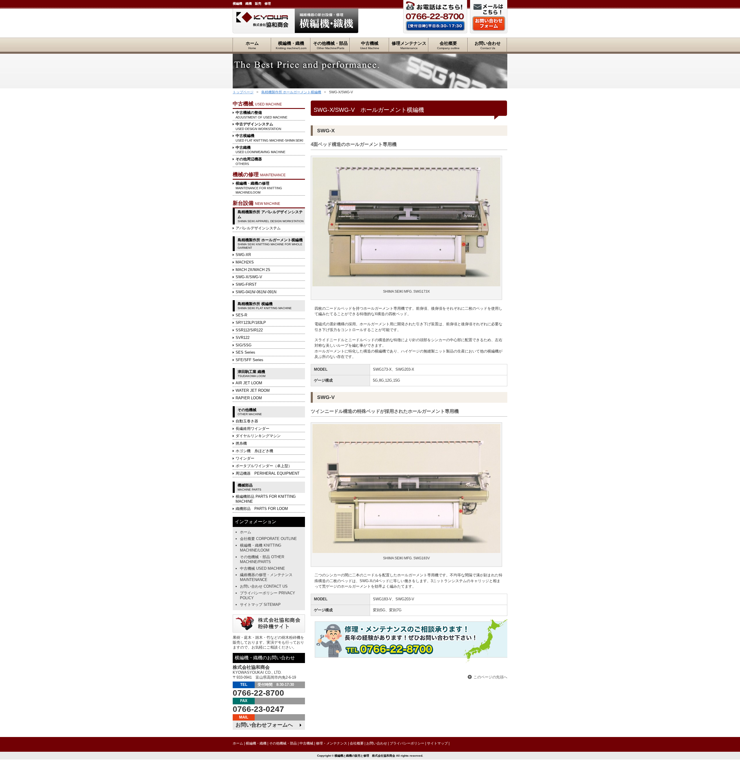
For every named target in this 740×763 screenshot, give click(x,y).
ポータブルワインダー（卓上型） (264, 466)
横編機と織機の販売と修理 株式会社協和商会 (264, 21)
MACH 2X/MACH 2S (253, 270)
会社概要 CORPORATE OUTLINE (268, 538)
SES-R (241, 315)
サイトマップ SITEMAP (260, 604)
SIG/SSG (243, 345)
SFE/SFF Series (249, 360)
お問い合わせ (488, 45)
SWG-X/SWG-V (249, 277)
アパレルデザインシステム (258, 228)
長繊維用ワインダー (252, 428)
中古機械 (369, 45)
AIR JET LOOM (249, 383)
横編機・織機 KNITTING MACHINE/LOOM (260, 547)
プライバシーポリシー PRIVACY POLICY (267, 595)
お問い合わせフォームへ (264, 725)
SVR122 (242, 337)
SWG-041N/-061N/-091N (256, 292)
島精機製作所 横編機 (265, 306)
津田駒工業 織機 (251, 374)
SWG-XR (243, 255)
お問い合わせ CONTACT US (264, 586)
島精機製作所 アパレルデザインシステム (271, 216)
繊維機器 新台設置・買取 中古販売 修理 (326, 21)
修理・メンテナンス (331, 743)
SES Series (245, 352)
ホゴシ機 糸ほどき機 (254, 451)
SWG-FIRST (246, 284)
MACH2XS (245, 262)
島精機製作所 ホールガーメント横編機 (291, 92)
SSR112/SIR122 (249, 330)
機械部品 (249, 487)
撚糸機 (241, 443)
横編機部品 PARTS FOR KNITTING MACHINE (266, 499)
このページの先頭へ (490, 677)
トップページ (243, 92)
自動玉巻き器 (247, 421)
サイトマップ (437, 743)
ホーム (252, 45)
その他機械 (250, 412)
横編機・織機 (291, 45)
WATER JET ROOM (253, 390)
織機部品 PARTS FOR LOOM (262, 508)
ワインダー (245, 458)
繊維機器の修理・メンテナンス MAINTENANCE (266, 577)
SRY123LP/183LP (251, 322)
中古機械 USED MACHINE (262, 568)
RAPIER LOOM (249, 398)
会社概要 (448, 45)
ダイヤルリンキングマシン (258, 436)
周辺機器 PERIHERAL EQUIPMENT (267, 473)
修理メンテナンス (409, 45)
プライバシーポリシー (407, 743)
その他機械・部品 (330, 45)
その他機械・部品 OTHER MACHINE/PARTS (262, 559)
